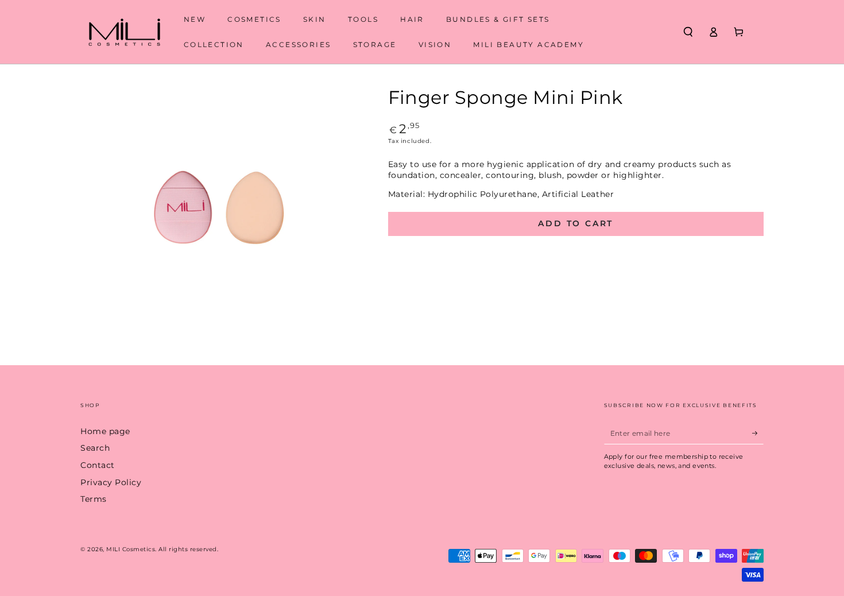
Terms (93, 499)
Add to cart (575, 223)
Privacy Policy (110, 482)
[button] (687, 31)
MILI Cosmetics (130, 549)
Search (95, 447)
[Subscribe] (758, 433)
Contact (97, 465)
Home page (105, 431)
